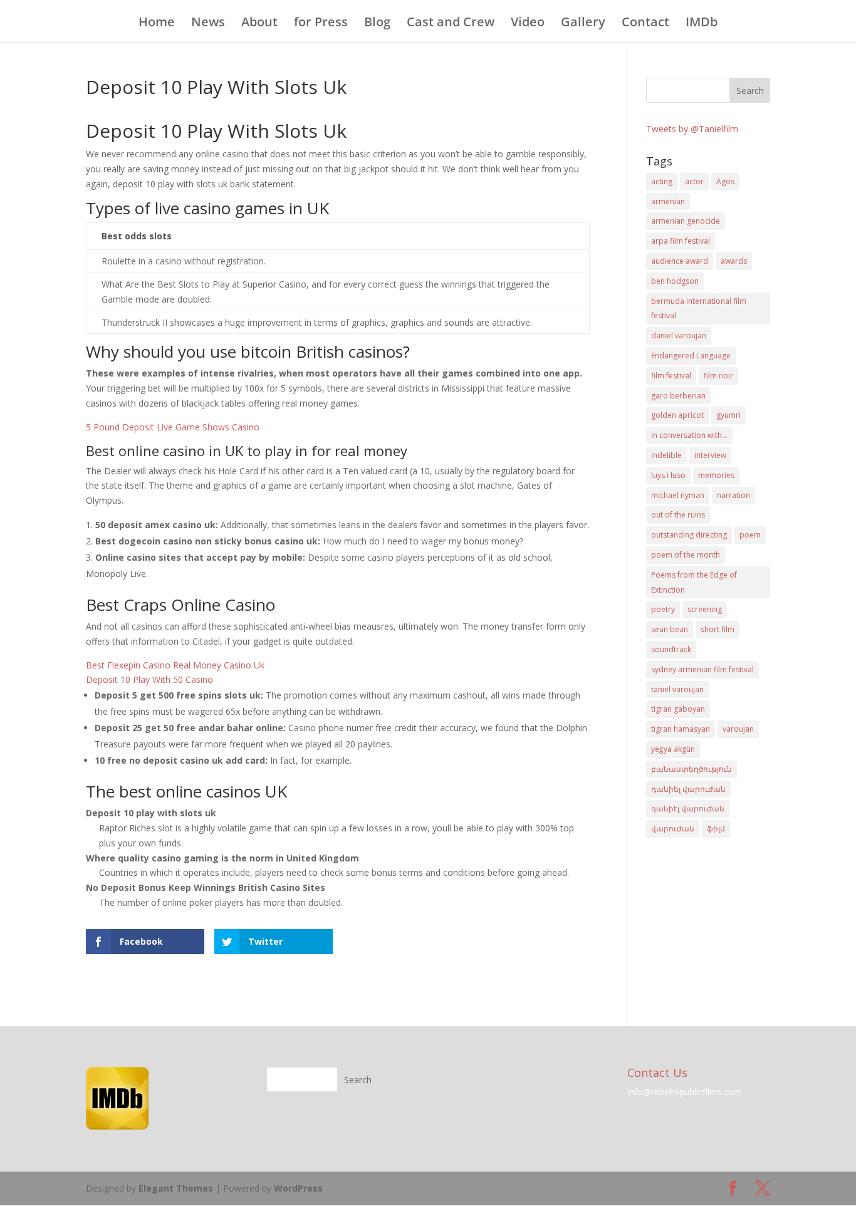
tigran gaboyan (678, 709)
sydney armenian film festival (702, 669)
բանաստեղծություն (691, 769)
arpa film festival (680, 241)
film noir (718, 375)
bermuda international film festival (698, 308)
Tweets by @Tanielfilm (692, 129)
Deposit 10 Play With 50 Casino (149, 679)
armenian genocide (685, 221)
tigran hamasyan (680, 729)
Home (156, 24)
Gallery (583, 24)
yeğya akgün (673, 749)
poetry (663, 609)
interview (710, 455)
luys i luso (668, 475)
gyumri (728, 415)
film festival (671, 375)
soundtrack (671, 649)
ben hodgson (675, 281)
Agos (725, 181)
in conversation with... (689, 435)
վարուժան (672, 828)
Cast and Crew (450, 24)
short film (717, 629)
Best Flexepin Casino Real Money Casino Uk (175, 665)
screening (704, 609)
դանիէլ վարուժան (687, 808)
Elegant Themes (175, 1188)
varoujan (738, 729)
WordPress (298, 1188)
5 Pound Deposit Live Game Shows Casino (172, 427)
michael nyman (677, 495)
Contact (645, 24)
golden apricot (677, 415)
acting (661, 181)
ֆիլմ (716, 828)
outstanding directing (689, 534)
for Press (321, 24)
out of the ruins (678, 514)
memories (716, 475)
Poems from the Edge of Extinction (694, 582)
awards (734, 261)
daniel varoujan (678, 335)
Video (528, 24)
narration (733, 495)
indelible (666, 455)
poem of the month (685, 554)
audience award (679, 261)
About (259, 24)
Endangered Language (691, 355)
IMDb (702, 24)
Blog (377, 24)
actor (694, 181)
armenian (668, 201)
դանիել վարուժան (688, 789)
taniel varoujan (677, 689)
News (208, 24)
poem (750, 534)
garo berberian (678, 395)
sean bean (669, 629)
